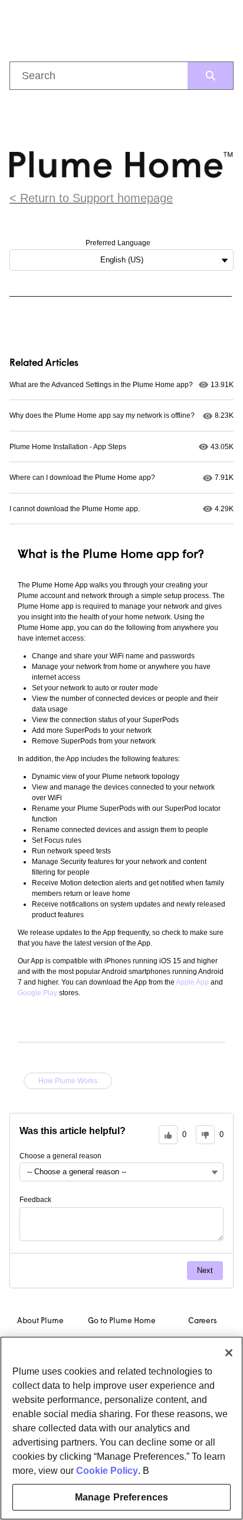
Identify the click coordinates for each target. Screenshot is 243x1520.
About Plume (40, 1321)
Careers (202, 1321)
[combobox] (99, 75)
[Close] (229, 1353)
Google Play (37, 993)
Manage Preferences (122, 1497)
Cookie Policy (107, 1471)
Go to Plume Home (122, 1321)
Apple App (192, 982)
